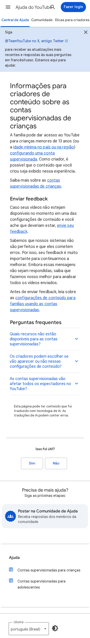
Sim (32, 463)
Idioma (19, 622)
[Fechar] (86, 33)
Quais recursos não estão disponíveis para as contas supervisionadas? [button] (34, 339)
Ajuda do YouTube (34, 7)
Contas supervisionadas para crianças (49, 570)
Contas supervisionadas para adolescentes (42, 584)
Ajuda (14, 557)
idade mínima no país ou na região (43, 147)
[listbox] (28, 628)
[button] (8, 7)
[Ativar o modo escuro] (55, 628)
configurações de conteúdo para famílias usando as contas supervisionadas (43, 303)
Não (56, 463)
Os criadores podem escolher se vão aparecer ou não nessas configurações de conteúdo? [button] (39, 361)
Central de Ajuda (15, 20)
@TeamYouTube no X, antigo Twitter (34, 41)
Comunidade (41, 20)
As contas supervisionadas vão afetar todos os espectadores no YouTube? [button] (40, 383)
